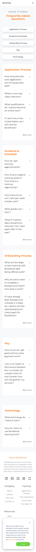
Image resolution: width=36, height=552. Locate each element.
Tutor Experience (26, 497)
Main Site (9, 498)
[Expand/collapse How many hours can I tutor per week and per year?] (29, 195)
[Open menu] (33, 3)
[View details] (6, 478)
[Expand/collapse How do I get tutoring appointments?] (29, 161)
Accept (23, 544)
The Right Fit (26, 504)
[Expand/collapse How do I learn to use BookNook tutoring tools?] (29, 428)
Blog (9, 516)
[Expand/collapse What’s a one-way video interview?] (29, 94)
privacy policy (12, 539)
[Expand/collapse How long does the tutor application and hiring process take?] (29, 77)
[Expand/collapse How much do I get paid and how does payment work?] (29, 350)
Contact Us (9, 501)
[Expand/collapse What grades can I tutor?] (29, 209)
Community (26, 501)
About (9, 491)
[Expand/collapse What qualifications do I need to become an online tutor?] (29, 105)
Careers (9, 494)
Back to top (27, 135)
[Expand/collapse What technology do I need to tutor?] (29, 417)
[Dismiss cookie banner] (29, 522)
